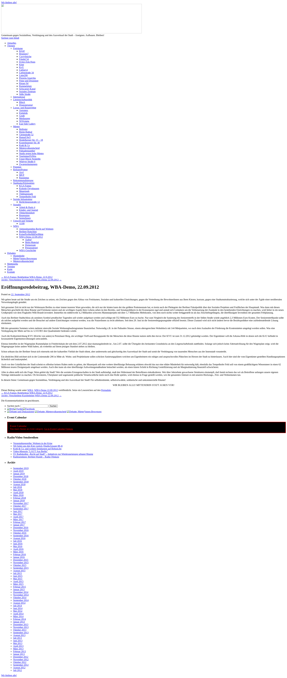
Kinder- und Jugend (28, 210)
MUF (21, 175)
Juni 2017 (17, 511)
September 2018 (21, 481)
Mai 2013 (17, 643)
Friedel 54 (24, 59)
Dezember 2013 (20, 624)
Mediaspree (24, 118)
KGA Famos (25, 186)
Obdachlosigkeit (27, 212)
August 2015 (19, 570)
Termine (11, 266)
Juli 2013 (17, 638)
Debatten (11, 253)
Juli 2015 (17, 573)
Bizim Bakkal (25, 132)
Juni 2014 (17, 608)
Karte (9, 269)
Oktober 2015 (19, 565)
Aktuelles (11, 43)
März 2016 (18, 552)
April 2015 (18, 581)
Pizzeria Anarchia (27, 78)
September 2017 (21, 508)
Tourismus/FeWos (27, 156)
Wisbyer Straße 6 (27, 161)
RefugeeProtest (20, 169)
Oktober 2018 (19, 479)
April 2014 (18, 613)
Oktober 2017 (19, 506)
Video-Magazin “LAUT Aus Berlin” (30, 451)
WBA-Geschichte (27, 250)
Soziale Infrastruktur (22, 199)
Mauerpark (24, 191)
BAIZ (22, 51)
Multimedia (12, 264)
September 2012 (21, 665)
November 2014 (21, 595)
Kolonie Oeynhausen (29, 188)
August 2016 (19, 538)
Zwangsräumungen (28, 164)
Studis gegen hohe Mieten (31, 153)
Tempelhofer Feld (27, 196)
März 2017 (18, 519)
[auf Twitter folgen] (18, 409)
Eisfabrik (23, 113)
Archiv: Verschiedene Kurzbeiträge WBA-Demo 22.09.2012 (31, 279)
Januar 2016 (19, 557)
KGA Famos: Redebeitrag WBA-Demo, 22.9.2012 (26, 277)
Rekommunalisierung (23, 180)
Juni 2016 (17, 543)
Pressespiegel (31, 247)
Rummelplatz (25, 86)
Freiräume (18, 48)
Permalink (106, 390)
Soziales (17, 204)
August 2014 (19, 603)
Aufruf (28, 239)
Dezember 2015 (20, 560)
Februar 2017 (19, 522)
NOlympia (24, 121)
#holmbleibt (18, 256)
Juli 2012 (17, 670)
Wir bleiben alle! (9, 2)
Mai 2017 (17, 514)
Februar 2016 (19, 554)
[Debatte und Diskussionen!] (20, 411)
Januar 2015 (19, 589)
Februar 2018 (19, 498)
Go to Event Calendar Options (58, 429)
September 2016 (21, 535)
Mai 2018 (17, 490)
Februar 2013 (19, 651)
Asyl (21, 172)
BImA (22, 102)
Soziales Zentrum (27, 91)
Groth (22, 115)
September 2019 (21, 468)
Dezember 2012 (20, 657)
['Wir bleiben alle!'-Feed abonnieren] (10, 409)
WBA (16, 226)
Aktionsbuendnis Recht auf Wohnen (36, 229)
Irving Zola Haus (27, 62)
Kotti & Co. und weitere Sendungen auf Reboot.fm (37, 448)
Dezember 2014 (20, 592)
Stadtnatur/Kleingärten (23, 183)
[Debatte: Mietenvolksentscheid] (50, 411)
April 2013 (18, 646)
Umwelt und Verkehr (23, 221)
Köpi (21, 64)
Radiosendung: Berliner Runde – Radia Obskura (36, 456)
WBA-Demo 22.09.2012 (31, 237)
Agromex (23, 110)
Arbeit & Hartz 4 (27, 207)
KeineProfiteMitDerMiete (31, 234)
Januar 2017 (19, 525)
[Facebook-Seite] (29, 409)
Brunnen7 (24, 54)
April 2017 (18, 516)
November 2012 (21, 659)
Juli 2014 (17, 605)
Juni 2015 (17, 576)
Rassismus (24, 177)
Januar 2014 (19, 622)
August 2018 (19, 484)
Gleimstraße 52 (26, 134)
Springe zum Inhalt (10, 38)
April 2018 (18, 492)
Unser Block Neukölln (30, 159)
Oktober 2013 (19, 630)
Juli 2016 (17, 541)
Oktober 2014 (19, 597)
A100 (22, 223)
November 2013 (21, 627)
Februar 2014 (19, 619)
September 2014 (21, 600)
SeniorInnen (25, 218)
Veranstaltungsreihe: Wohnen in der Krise (32, 443)
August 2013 (19, 635)
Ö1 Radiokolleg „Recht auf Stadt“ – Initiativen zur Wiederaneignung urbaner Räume (53, 454)
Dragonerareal (26, 105)
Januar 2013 (19, 654)
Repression (24, 215)
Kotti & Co (24, 145)
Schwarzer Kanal (27, 89)
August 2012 (19, 667)
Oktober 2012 (19, 662)
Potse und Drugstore (28, 80)
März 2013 (18, 648)
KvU (21, 67)
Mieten (16, 126)
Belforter (23, 129)
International (19, 97)
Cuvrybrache (25, 56)
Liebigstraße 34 (26, 72)
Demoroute (30, 245)
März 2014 (18, 616)
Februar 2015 (19, 587)
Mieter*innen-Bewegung (25, 258)
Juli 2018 (17, 487)
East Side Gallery (27, 124)
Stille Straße (24, 94)
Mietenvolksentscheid (29, 148)
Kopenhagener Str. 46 (29, 142)
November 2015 (21, 562)
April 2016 (18, 549)
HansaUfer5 (25, 137)
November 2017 (21, 503)
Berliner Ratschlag (28, 231)
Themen (11, 45)
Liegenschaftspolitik (22, 99)
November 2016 (21, 530)
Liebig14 (23, 70)
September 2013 (21, 632)
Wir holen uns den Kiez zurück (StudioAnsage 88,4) (38, 446)
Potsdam (17, 167)
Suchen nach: (13, 406)
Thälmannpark (26, 194)
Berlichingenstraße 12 (29, 202)
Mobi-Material (32, 242)
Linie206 (23, 75)
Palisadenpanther (27, 150)
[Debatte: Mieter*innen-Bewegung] (84, 411)
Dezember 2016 (20, 527)
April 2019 (18, 471)
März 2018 (18, 495)
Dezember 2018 (20, 476)
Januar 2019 (19, 473)
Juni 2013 (17, 640)
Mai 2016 (17, 546)
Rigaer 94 (23, 83)
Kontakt (11, 272)
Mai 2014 (17, 611)
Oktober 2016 (19, 533)
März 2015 (18, 584)
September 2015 (21, 568)
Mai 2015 (17, 578)
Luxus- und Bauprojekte (24, 107)
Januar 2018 (19, 500)
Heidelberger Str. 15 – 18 (31, 140)
